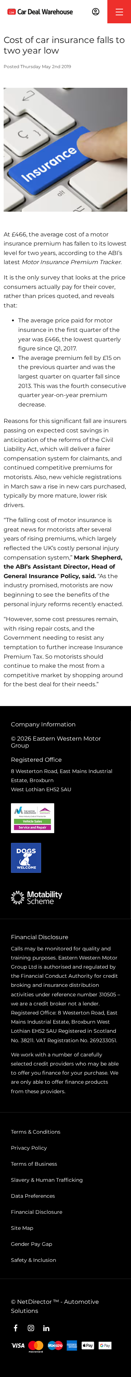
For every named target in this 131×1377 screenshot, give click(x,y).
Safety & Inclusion (33, 1260)
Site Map (22, 1228)
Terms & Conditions (35, 1132)
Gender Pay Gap (31, 1244)
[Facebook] (15, 1328)
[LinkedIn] (46, 1328)
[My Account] (95, 11)
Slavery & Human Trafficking (47, 1180)
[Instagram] (31, 1328)
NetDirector (35, 1301)
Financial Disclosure (36, 1212)
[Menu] (119, 11)
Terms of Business (34, 1164)
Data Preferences (33, 1196)
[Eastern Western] (40, 11)
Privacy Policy (29, 1148)
